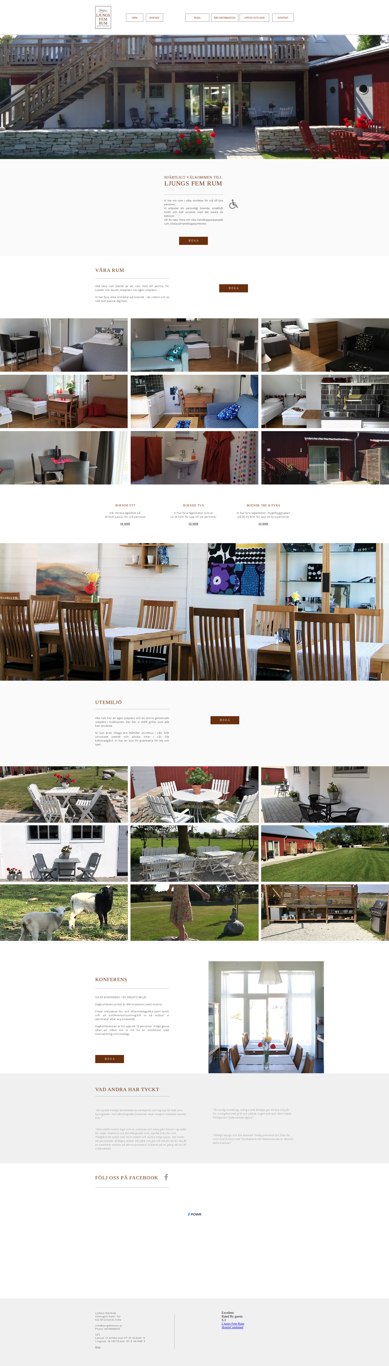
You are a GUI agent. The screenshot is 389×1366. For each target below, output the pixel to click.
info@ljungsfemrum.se (108, 1325)
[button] (64, 345)
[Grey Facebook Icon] (166, 1177)
